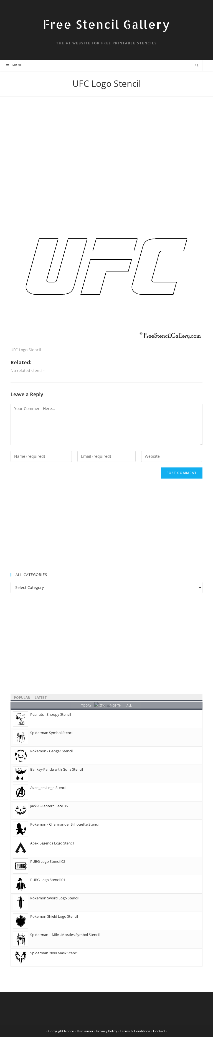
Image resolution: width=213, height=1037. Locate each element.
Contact (159, 1031)
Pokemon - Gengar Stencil (51, 750)
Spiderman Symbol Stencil (51, 732)
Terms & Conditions (135, 1031)
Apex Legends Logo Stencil (52, 843)
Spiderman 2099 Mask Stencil (54, 952)
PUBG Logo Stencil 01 (47, 879)
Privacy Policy (106, 1031)
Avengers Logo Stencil (48, 787)
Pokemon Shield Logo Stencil (54, 916)
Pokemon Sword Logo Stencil (54, 898)
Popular (22, 697)
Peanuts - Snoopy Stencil (50, 714)
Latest (41, 697)
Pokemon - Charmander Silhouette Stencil (64, 824)
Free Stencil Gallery (106, 24)
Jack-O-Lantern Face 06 (49, 805)
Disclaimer (85, 1031)
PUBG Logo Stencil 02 (47, 861)
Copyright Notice (61, 1031)
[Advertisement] (106, 151)
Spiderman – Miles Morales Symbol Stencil (65, 934)
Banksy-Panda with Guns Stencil (56, 769)
